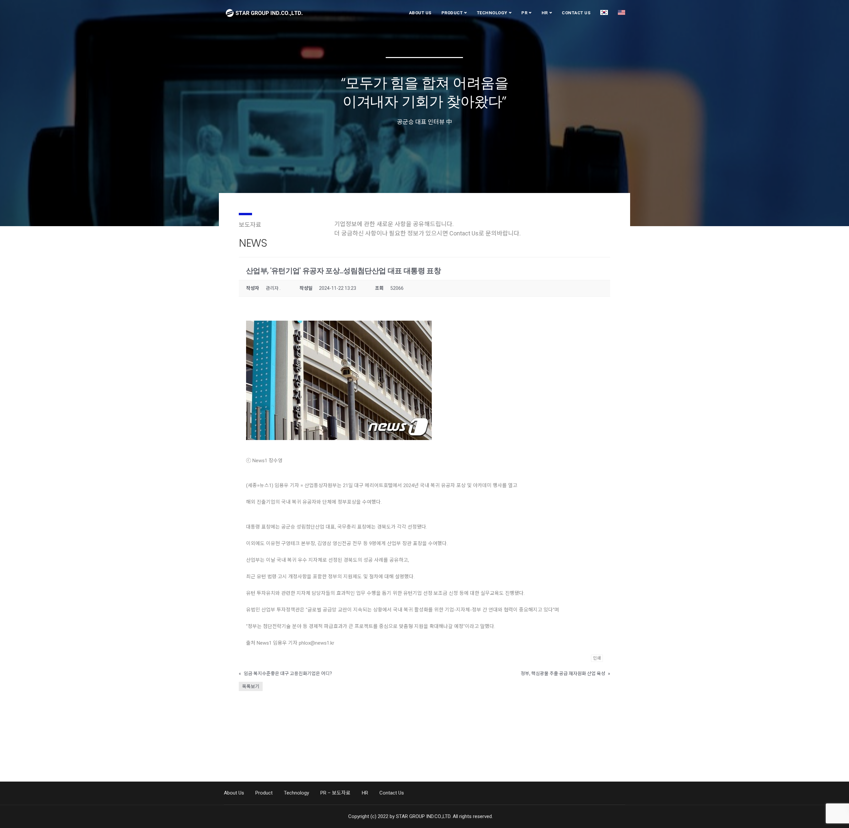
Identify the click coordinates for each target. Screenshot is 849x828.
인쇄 (597, 658)
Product (452, 12)
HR (545, 12)
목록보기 (250, 686)
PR (524, 12)
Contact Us (576, 12)
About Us (420, 12)
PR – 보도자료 (335, 793)
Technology (492, 12)
